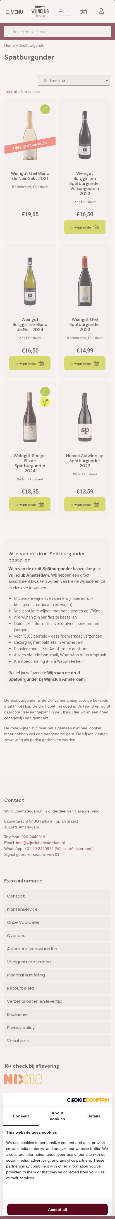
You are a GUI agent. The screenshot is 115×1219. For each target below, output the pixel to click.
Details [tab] (93, 1116)
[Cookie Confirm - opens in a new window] (88, 1099)
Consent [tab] (21, 1116)
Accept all (57, 1209)
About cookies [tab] (57, 1116)
